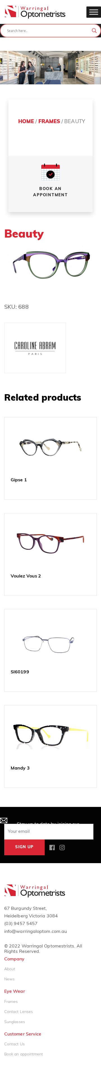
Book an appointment (23, 1054)
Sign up (24, 847)
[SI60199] (50, 639)
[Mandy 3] (50, 735)
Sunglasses (14, 1022)
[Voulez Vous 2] (50, 543)
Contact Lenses (18, 1012)
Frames (49, 122)
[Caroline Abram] (35, 348)
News (9, 979)
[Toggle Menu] (93, 12)
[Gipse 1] (50, 447)
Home (26, 122)
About (9, 969)
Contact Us (14, 1044)
